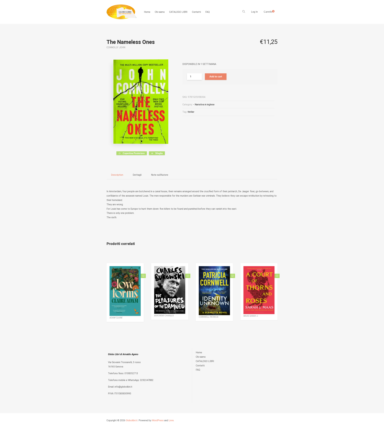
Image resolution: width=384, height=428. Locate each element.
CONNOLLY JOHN (115, 47)
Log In (254, 11)
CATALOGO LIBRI (178, 12)
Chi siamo (160, 12)
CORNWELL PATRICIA (208, 317)
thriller (191, 111)
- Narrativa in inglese (203, 104)
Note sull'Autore (159, 174)
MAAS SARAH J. (250, 316)
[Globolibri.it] (121, 12)
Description (117, 174)
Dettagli (137, 174)
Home (147, 12)
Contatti (196, 12)
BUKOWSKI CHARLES (164, 315)
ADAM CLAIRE (116, 317)
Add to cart (215, 76)
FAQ (207, 12)
